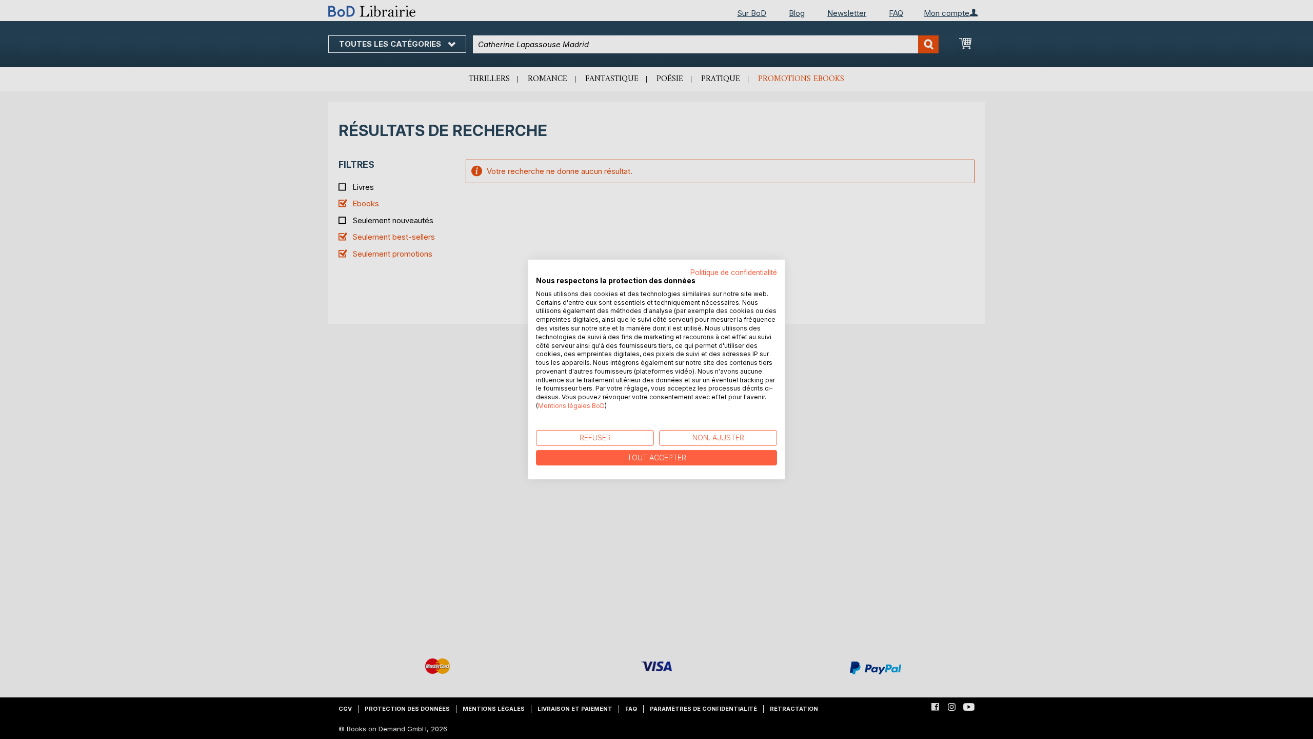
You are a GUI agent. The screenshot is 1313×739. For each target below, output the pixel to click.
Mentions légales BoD (571, 406)
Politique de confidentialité (733, 272)
